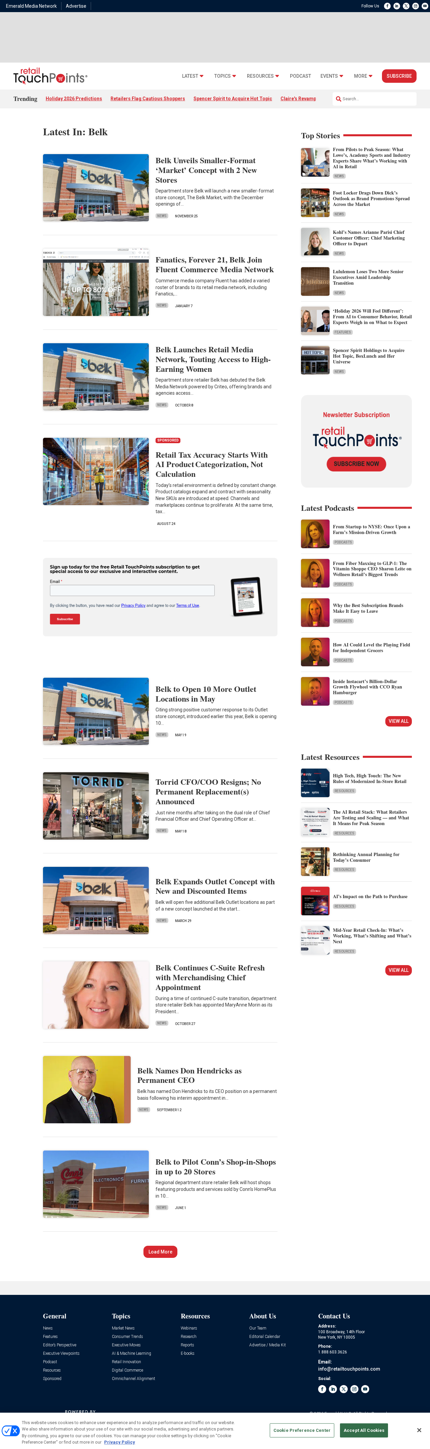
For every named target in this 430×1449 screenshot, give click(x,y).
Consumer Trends (127, 1337)
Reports (187, 1345)
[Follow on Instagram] (415, 6)
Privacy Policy (119, 1442)
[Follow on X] (406, 6)
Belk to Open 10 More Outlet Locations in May (206, 693)
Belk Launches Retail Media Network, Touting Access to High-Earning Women (213, 359)
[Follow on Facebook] (387, 6)
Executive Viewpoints (61, 1353)
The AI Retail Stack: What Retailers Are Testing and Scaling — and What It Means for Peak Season (371, 817)
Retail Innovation (126, 1362)
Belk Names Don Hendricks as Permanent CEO (189, 1075)
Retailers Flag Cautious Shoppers (148, 98)
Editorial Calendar (264, 1337)
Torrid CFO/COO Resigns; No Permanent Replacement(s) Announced (208, 791)
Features (343, 332)
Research (189, 1337)
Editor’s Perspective (59, 1345)
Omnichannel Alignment (133, 1379)
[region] (215, 1431)
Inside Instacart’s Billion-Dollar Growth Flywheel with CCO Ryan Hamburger (367, 687)
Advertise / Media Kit (267, 1345)
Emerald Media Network (31, 6)
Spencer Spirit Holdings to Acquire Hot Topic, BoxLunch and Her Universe (368, 356)
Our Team (257, 1328)
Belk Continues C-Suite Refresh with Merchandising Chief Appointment (210, 977)
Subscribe (399, 76)
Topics (222, 76)
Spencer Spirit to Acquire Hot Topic (233, 98)
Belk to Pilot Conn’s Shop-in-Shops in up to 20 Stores (216, 1166)
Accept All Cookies (364, 1430)
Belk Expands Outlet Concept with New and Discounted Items (215, 886)
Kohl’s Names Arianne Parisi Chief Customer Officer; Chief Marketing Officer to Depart (369, 237)
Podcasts (343, 542)
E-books (188, 1353)
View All (398, 721)
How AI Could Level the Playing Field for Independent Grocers (371, 647)
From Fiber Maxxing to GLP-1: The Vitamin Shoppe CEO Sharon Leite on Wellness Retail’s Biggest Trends (372, 569)
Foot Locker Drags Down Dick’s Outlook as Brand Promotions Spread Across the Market (371, 198)
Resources (260, 76)
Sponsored (52, 1379)
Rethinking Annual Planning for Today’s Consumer (366, 857)
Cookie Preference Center (302, 1430)
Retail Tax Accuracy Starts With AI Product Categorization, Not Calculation (212, 464)
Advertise (76, 6)
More (360, 76)
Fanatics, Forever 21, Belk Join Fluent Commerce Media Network (215, 264)
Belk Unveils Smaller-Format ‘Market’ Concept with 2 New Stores (206, 169)
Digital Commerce (127, 1370)
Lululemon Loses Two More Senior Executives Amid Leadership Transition (368, 277)
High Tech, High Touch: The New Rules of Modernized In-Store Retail (369, 778)
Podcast (300, 76)
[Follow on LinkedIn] (396, 6)
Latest (190, 76)
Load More (160, 1251)
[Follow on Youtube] (425, 6)
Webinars (189, 1328)
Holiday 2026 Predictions (74, 98)
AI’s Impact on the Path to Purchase (370, 896)
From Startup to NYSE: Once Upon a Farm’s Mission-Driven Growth (371, 529)
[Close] (419, 1430)
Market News (123, 1328)
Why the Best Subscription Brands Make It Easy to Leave (368, 608)
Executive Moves (126, 1345)
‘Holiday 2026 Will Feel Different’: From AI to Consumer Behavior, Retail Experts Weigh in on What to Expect (372, 316)
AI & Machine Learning (131, 1353)
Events (329, 76)
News (162, 216)
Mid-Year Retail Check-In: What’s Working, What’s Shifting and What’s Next (372, 935)
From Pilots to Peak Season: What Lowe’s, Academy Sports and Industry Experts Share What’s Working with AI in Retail (372, 158)
